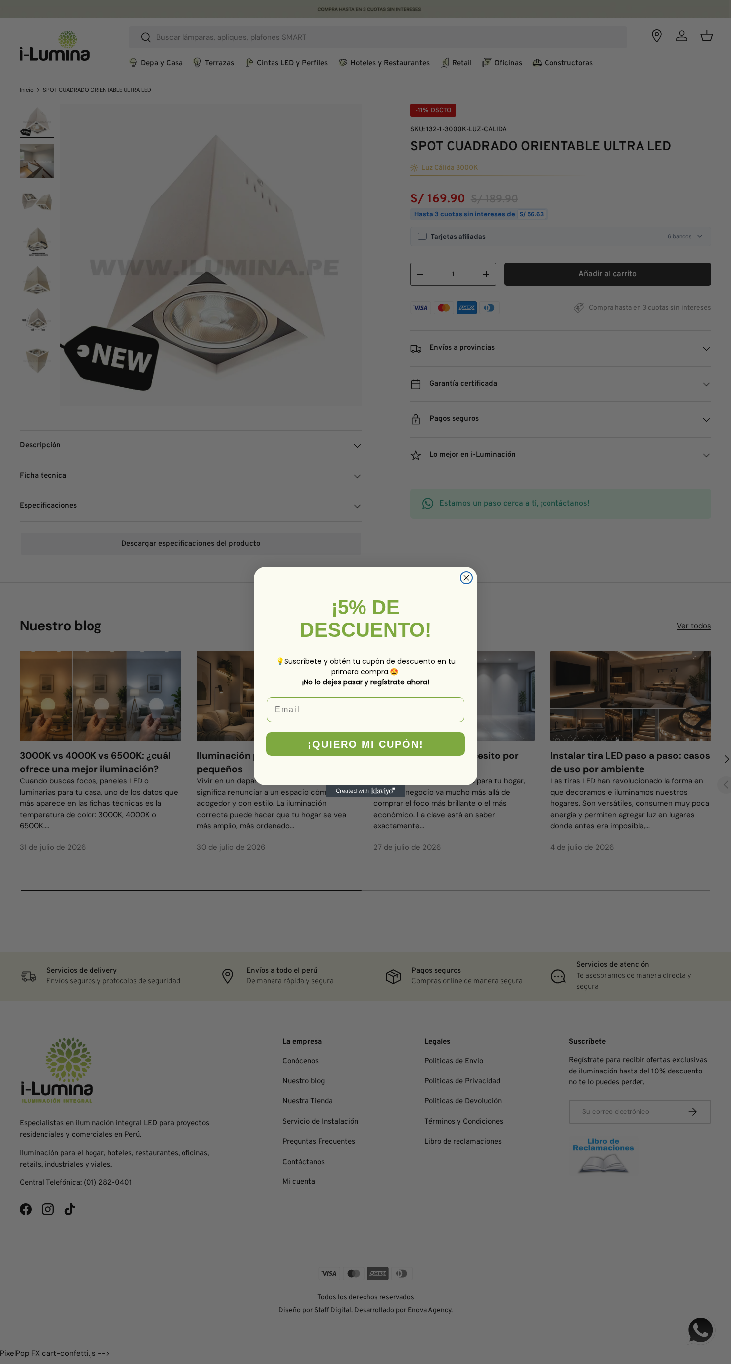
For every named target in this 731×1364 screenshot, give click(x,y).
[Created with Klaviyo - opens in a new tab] (365, 791)
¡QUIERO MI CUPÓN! (366, 744)
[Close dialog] (466, 578)
